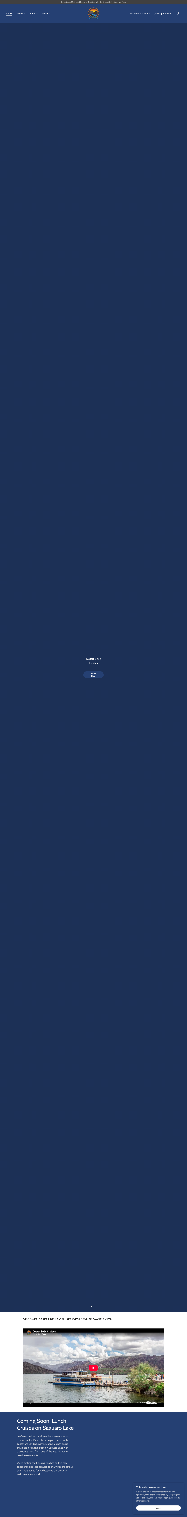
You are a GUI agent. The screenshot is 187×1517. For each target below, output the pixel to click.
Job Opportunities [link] (163, 13)
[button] (21, 13)
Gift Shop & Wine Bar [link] (140, 13)
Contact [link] (46, 13)
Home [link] (9, 13)
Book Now (93, 674)
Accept (158, 1508)
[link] (93, 13)
